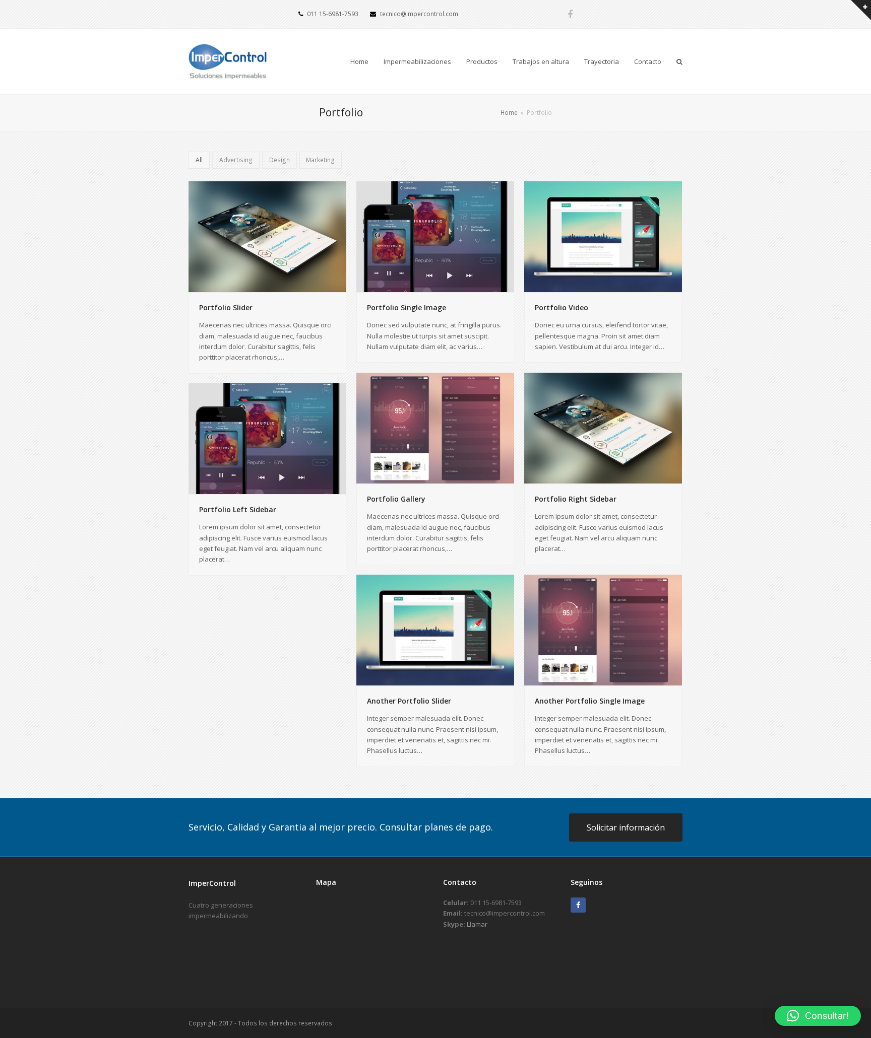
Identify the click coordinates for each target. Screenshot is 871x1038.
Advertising (236, 160)
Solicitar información (626, 827)
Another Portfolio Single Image (590, 701)
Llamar (477, 924)
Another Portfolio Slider (409, 701)
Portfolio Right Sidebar (575, 499)
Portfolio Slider (226, 307)
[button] (818, 1016)
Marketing (320, 160)
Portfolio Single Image (406, 307)
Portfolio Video (561, 307)
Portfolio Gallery (396, 499)
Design (279, 160)
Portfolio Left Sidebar (237, 509)
